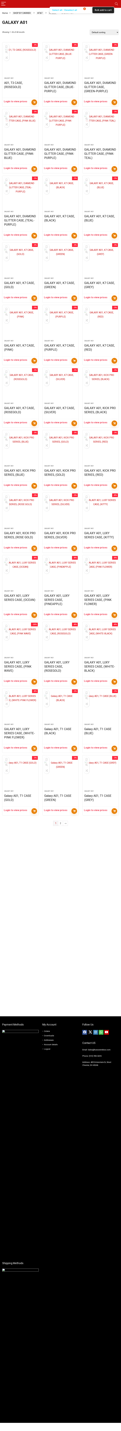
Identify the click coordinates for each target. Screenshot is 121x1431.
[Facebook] (84, 1032)
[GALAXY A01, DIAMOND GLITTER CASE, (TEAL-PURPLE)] (20, 194)
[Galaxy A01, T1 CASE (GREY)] (100, 774)
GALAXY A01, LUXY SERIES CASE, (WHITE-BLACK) (99, 666)
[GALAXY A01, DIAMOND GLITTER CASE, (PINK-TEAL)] (100, 128)
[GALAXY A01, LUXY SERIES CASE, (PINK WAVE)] (20, 640)
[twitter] (90, 1032)
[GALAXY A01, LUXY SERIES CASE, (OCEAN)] (20, 574)
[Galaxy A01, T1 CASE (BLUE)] (100, 707)
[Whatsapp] (101, 1032)
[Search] (116, 4)
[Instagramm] (95, 1032)
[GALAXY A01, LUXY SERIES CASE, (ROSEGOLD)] (60, 640)
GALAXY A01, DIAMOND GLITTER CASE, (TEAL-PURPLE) (20, 220)
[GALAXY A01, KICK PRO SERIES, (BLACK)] (100, 386)
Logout (47, 1049)
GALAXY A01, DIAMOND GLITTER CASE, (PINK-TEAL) (100, 154)
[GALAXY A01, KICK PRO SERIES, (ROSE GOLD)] (20, 511)
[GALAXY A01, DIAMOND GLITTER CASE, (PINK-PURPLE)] (60, 128)
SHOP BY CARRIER (22, 13)
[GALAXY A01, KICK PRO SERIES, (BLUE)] (20, 449)
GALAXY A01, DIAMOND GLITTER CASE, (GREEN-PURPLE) (100, 87)
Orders (47, 1031)
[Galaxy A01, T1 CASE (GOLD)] (20, 774)
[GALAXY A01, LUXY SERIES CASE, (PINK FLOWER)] (100, 574)
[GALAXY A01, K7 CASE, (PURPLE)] (60, 324)
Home (5, 13)
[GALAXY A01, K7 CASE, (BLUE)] (100, 194)
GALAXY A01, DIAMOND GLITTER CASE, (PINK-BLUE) (20, 154)
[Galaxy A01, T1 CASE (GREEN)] (60, 774)
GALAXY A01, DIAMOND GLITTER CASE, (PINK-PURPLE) (60, 154)
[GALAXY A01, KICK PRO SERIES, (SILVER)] (60, 511)
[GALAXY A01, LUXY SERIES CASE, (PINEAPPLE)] (60, 574)
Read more (34, 102)
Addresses (49, 1040)
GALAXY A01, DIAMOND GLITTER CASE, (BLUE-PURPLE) (60, 87)
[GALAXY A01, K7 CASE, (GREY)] (100, 261)
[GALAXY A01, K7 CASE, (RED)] (100, 324)
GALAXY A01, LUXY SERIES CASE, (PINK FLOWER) (98, 600)
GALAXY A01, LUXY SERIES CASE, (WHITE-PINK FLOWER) (19, 733)
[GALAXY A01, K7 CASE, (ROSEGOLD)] (20, 386)
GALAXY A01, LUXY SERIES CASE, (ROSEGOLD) (57, 666)
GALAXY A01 (9, 78)
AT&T (40, 13)
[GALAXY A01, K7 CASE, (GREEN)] (60, 261)
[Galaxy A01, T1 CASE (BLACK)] (60, 707)
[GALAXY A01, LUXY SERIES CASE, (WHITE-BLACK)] (100, 640)
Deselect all (70, 10)
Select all (57, 10)
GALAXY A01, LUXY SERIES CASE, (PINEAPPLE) (57, 600)
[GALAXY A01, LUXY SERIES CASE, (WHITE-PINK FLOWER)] (20, 707)
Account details (51, 1044)
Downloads (49, 1036)
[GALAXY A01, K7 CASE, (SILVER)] (60, 386)
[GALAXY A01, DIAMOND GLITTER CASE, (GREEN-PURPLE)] (100, 61)
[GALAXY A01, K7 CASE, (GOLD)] (20, 261)
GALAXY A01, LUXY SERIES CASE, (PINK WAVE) (17, 666)
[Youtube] (106, 1032)
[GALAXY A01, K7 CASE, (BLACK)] (60, 194)
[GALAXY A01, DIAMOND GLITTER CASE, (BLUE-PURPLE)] (60, 61)
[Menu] (3, 4)
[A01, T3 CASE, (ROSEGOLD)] (20, 61)
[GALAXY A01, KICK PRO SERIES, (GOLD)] (60, 449)
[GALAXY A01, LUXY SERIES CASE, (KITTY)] (100, 511)
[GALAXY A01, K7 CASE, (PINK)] (20, 324)
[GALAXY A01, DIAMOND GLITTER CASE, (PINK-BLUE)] (20, 128)
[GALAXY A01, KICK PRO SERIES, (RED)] (100, 449)
